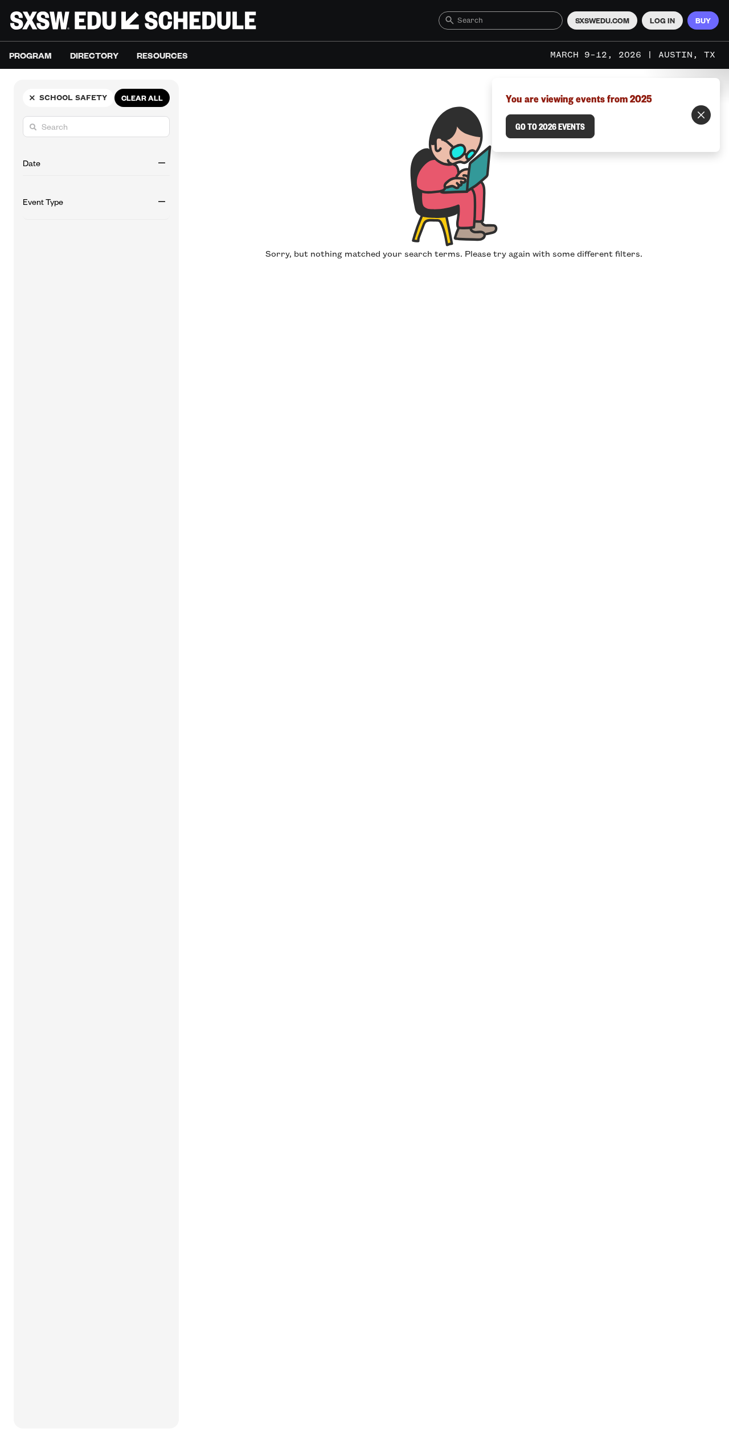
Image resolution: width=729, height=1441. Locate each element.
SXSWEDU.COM (602, 20)
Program (30, 55)
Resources (162, 55)
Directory (94, 55)
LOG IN (662, 20)
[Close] (701, 115)
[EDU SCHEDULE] (133, 20)
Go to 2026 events (550, 126)
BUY (703, 20)
